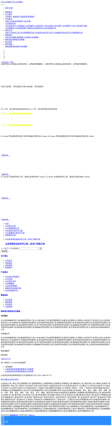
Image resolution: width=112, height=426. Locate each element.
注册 (11, 8)
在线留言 (8, 263)
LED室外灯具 (10, 281)
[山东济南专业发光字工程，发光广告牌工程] (22, 239)
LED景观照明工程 (12, 228)
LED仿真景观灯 (11, 286)
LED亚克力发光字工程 (14, 230)
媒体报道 (8, 302)
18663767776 (5, 359)
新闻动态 (4, 295)
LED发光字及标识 (12, 277)
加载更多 (4, 251)
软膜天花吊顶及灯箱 (13, 288)
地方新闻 (8, 300)
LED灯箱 (8, 279)
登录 (7, 8)
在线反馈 (8, 265)
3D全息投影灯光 (11, 290)
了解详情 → (5, 155)
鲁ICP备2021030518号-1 (10, 379)
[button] (5, 62)
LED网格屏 (9, 283)
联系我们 (8, 267)
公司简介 (8, 260)
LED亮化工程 (10, 226)
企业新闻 (8, 307)
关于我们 (4, 256)
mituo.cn (31, 415)
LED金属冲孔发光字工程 (14, 233)
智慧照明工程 (10, 235)
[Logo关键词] (56, 2)
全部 (7, 21)
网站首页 (8, 12)
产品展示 (4, 272)
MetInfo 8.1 (14, 415)
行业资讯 (8, 304)
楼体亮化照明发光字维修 (10, 311)
